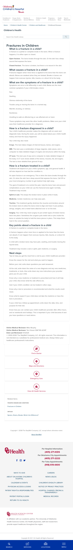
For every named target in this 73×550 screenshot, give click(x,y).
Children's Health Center (41, 19)
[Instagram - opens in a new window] (21, 460)
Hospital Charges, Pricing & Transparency (51, 491)
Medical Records (50, 496)
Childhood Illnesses (54, 25)
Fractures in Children (14, 406)
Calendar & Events (19, 483)
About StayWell (36, 434)
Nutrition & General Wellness (29, 19)
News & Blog (50, 477)
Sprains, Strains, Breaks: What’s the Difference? (23, 415)
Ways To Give (19, 473)
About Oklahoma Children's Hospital (19, 478)
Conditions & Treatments (6, 19)
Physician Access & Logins (19, 487)
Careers (51, 473)
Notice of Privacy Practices (50, 487)
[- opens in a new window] (20, 514)
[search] (33, 37)
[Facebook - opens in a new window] (17, 460)
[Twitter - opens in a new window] (24, 460)
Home (6, 25)
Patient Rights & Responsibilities (19, 491)
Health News (60, 19)
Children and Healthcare (37, 25)
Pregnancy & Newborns (52, 19)
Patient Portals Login (19, 496)
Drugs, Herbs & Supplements (17, 19)
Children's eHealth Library (51, 483)
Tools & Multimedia (67, 19)
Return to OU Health (19, 500)
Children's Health (12, 30)
